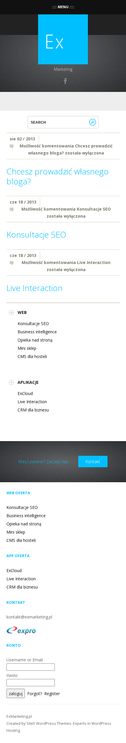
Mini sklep (27, 348)
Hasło (12, 675)
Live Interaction (34, 287)
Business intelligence (37, 331)
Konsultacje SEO (36, 234)
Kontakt (93, 461)
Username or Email (24, 660)
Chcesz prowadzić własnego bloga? (57, 176)
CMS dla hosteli (32, 356)
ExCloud (25, 393)
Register (52, 693)
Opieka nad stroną (35, 340)
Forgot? (34, 693)
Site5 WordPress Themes (48, 723)
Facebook (66, 81)
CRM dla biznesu (33, 410)
